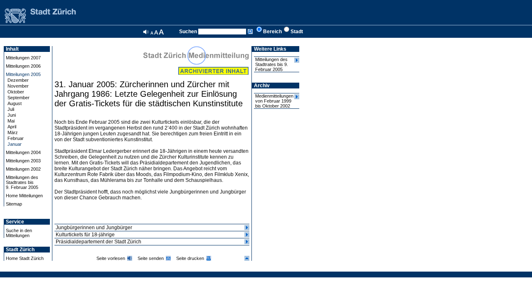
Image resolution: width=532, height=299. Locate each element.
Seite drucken (190, 258)
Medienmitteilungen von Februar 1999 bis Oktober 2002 (274, 100)
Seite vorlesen (110, 258)
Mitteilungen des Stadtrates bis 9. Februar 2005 (271, 64)
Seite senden (151, 258)
